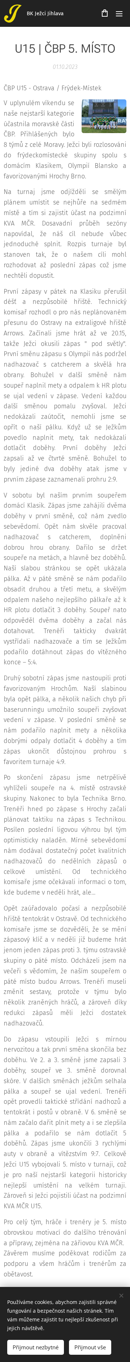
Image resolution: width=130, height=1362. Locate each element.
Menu (119, 13)
